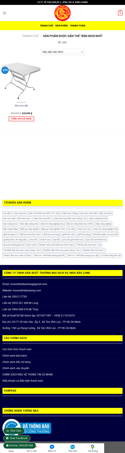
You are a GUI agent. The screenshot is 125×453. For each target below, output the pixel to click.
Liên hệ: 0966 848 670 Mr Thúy (20, 309)
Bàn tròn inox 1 (24, 218)
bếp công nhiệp (10, 229)
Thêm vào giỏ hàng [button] (21, 119)
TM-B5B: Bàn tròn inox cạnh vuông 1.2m (21, 250)
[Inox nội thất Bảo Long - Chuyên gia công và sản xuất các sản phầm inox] (62, 13)
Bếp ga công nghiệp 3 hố (53, 229)
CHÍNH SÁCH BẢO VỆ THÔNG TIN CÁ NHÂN (27, 374)
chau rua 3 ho (84, 229)
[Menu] (4, 13)
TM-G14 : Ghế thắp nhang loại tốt (49, 255)
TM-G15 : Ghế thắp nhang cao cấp (82, 255)
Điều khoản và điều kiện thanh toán (22, 380)
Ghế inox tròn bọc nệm (30, 234)
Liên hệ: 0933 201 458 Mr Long (20, 303)
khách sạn (45, 239)
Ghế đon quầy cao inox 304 (105, 234)
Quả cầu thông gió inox (13, 245)
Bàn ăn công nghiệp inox (52, 224)
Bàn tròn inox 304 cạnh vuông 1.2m (71, 218)
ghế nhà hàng (84, 234)
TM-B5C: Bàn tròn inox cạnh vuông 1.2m (61, 250)
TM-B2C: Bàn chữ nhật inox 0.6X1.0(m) (56, 245)
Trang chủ (46, 25)
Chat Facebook (18, 438)
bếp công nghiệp (103, 224)
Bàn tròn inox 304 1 (43, 218)
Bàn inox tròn (106, 213)
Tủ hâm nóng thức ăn (111, 255)
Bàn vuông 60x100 (98, 218)
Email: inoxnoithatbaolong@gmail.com (24, 284)
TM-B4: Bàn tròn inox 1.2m (89, 245)
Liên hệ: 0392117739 (14, 296)
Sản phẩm (61, 25)
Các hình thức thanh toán (17, 349)
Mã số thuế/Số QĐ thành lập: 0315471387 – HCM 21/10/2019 (38, 315)
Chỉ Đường (93, 451)
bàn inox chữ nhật (88, 213)
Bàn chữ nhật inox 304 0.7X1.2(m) (44, 213)
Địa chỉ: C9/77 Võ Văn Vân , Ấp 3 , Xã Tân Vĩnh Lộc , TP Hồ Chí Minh (41, 321)
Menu (11, 451)
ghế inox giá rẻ (10, 234)
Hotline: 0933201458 (21, 445)
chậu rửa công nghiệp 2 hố (105, 229)
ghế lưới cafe (68, 234)
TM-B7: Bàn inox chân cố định (17, 255)
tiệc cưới (31, 245)
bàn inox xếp (9, 218)
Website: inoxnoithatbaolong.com (21, 290)
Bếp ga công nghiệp (30, 229)
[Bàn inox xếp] (21, 81)
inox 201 (33, 239)
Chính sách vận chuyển (15, 368)
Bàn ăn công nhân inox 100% (80, 224)
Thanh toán (77, 25)
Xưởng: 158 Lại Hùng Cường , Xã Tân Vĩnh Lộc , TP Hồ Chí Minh (39, 328)
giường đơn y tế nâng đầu (15, 239)
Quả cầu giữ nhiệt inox (72, 239)
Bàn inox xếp (21, 105)
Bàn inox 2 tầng (70, 213)
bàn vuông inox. (10, 224)
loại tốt (56, 239)
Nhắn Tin (52, 451)
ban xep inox (20, 213)
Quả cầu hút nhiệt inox (96, 239)
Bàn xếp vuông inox (29, 224)
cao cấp (71, 229)
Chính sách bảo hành (14, 355)
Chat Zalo (15, 430)
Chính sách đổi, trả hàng (16, 362)
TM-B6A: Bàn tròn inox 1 (93, 250)
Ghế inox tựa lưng (51, 234)
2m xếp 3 (7, 213)
